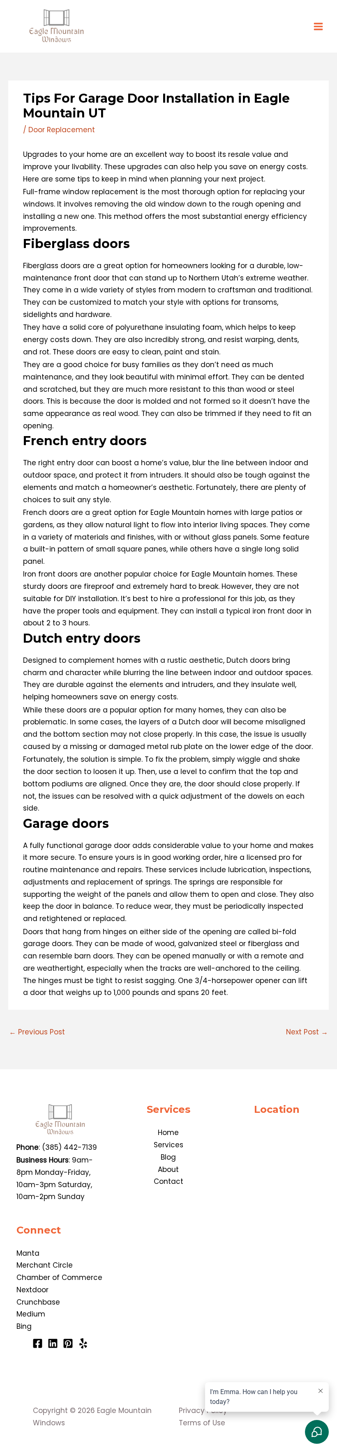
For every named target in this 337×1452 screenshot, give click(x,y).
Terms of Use (202, 1423)
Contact (168, 1181)
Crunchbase (38, 1302)
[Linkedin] (53, 1343)
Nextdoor (32, 1290)
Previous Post (37, 1032)
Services (168, 1145)
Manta (27, 1253)
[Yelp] (83, 1343)
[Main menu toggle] (318, 26)
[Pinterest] (68, 1343)
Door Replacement (61, 130)
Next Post (307, 1032)
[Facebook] (37, 1343)
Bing (24, 1326)
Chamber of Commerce (59, 1277)
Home (168, 1132)
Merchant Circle (44, 1265)
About (168, 1169)
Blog (168, 1157)
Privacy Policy (203, 1410)
